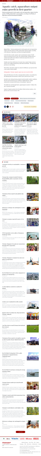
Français (27, 0)
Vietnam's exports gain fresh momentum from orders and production (13, 396)
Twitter (8, 107)
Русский (35, 0)
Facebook (5, 107)
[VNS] (11, 439)
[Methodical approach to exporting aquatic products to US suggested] (20, 118)
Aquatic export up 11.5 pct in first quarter (20, 145)
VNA (25, 444)
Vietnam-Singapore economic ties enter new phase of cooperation (13, 258)
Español (30, 0)
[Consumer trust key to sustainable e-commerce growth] (33, 167)
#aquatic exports (30, 100)
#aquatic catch (7, 98)
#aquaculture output (14, 98)
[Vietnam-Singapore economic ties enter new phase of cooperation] (33, 261)
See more (6, 162)
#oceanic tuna (7, 100)
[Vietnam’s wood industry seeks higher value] (33, 411)
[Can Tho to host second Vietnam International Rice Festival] (33, 328)
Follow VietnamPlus (27, 106)
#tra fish (12, 100)
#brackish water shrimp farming (21, 100)
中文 (32, 0)
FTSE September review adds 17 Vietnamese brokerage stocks (13, 233)
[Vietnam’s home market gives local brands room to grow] (33, 386)
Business (4, 3)
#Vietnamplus (17, 102)
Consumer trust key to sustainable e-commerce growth (14, 165)
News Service (29, 444)
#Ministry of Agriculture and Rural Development (27, 98)
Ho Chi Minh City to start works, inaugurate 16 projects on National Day (13, 273)
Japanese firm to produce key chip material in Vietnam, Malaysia (13, 313)
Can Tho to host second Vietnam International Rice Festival (13, 326)
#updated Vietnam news (9, 102)
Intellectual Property (25, 442)
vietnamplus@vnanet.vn (26, 450)
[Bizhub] (4, 439)
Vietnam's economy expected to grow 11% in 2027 (13, 219)
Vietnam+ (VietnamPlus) (10, 1)
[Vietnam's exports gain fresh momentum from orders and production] (33, 398)
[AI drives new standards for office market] (33, 305)
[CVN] (18, 439)
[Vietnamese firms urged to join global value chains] (33, 197)
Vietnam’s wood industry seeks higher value (13, 408)
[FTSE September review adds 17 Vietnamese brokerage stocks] (33, 236)
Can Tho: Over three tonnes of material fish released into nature (7, 146)
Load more (20, 431)
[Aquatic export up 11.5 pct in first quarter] (20, 140)
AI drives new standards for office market (12, 301)
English (24, 0)
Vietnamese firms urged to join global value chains (13, 194)
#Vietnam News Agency (25, 102)
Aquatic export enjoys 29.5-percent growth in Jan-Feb (7, 124)
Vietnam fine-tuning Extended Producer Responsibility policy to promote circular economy (12, 178)
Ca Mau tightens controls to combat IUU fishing (12, 287)
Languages (21, 444)
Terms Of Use (31, 442)
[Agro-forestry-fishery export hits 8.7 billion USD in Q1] (33, 118)
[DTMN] (25, 439)
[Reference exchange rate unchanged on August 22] (33, 424)
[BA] (32, 439)
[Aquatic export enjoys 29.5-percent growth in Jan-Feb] (8, 118)
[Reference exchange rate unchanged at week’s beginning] (33, 211)
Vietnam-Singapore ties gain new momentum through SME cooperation (13, 244)
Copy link (13, 107)
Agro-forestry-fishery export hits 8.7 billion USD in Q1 (32, 124)
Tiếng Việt (20, 0)
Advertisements (34, 444)
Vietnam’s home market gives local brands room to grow (12, 383)
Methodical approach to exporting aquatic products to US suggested (20, 124)
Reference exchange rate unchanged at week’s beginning (13, 208)
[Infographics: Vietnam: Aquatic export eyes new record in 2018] (18, 72)
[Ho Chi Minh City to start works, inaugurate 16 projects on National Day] (33, 276)
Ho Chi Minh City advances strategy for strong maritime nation (13, 370)
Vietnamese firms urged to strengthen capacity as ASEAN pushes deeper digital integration (13, 338)
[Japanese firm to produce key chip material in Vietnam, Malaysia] (33, 316)
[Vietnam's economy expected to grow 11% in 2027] (33, 222)
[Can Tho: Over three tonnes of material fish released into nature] (8, 140)
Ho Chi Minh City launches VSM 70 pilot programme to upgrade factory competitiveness (12, 354)
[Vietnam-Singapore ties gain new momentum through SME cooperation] (33, 247)
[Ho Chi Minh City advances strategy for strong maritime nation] (33, 373)
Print (10, 107)
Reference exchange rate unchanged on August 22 (13, 422)
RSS (34, 442)
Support (37, 442)
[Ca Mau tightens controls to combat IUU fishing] (33, 290)
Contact (39, 444)
